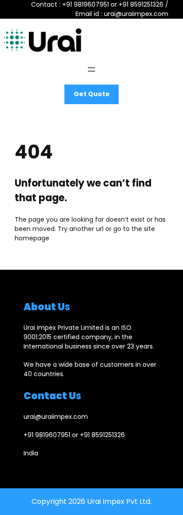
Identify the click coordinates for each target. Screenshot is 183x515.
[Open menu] (91, 69)
